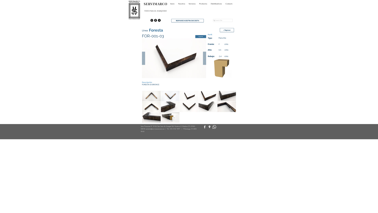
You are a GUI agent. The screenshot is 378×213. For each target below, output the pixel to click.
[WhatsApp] (214, 127)
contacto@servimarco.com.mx (155, 129)
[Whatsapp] (151, 20)
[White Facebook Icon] (205, 127)
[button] (174, 58)
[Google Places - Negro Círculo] (159, 20)
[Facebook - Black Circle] (155, 20)
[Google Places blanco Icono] (209, 127)
